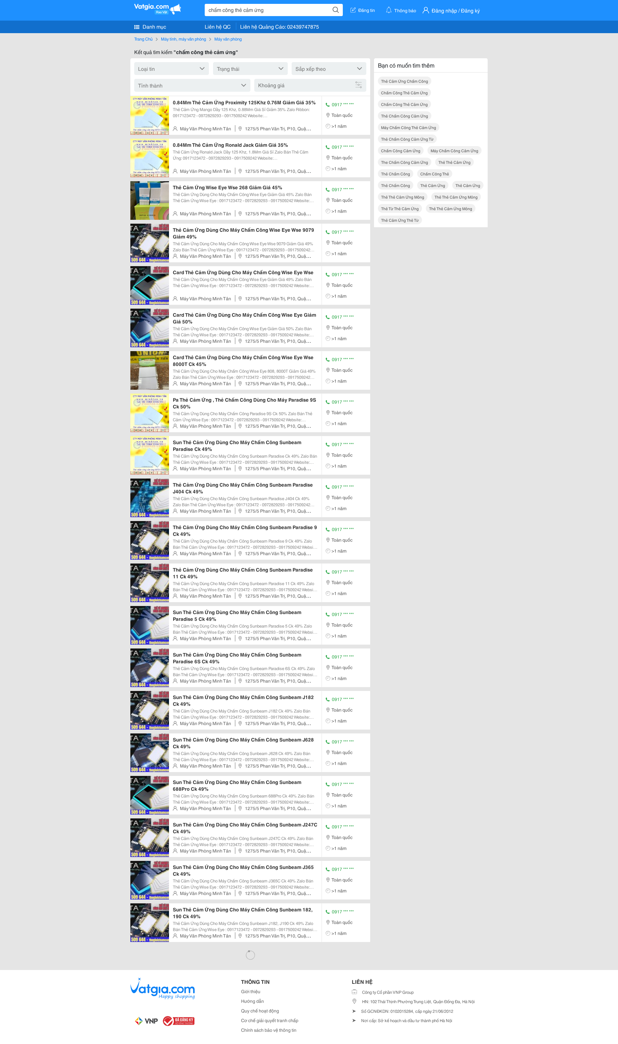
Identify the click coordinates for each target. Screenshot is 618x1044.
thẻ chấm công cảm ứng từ (407, 139)
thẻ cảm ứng (432, 185)
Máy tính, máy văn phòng (183, 39)
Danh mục (153, 26)
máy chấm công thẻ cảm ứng (408, 127)
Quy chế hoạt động (260, 1010)
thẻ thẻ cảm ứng (454, 162)
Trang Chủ (143, 39)
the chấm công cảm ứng (404, 162)
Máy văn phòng (228, 39)
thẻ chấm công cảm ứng (404, 115)
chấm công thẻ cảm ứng (404, 92)
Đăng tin (366, 10)
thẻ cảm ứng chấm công (404, 81)
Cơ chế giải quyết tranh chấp (269, 1020)
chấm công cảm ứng (400, 150)
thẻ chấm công (395, 173)
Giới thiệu (250, 991)
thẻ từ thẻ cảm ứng (400, 208)
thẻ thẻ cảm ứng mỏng (402, 197)
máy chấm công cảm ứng (454, 150)
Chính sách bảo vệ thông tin (268, 1030)
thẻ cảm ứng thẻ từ (400, 220)
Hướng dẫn (252, 1001)
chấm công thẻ (434, 173)
